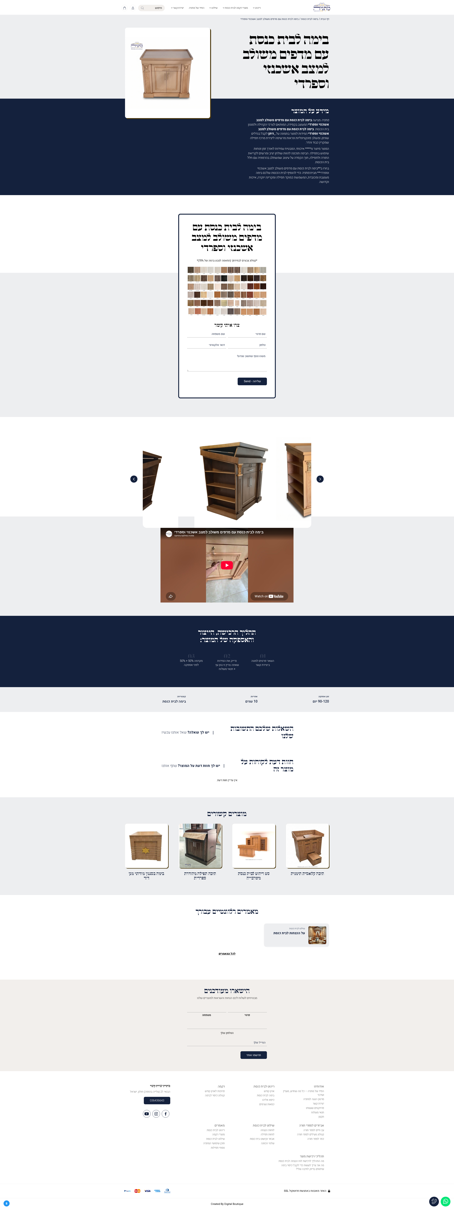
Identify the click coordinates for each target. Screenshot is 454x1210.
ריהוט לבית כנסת (264, 1086)
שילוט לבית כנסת (263, 1125)
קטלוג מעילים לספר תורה (310, 1134)
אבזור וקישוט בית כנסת (262, 1139)
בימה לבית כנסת (309, 19)
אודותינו (319, 1086)
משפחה (206, 1015)
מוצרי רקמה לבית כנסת (236, 8)
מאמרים (220, 1125)
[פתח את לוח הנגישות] (7, 1203)
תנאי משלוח (317, 1112)
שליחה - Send (252, 381)
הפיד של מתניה (196, 8)
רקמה (221, 1086)
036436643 (157, 1100)
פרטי (247, 1015)
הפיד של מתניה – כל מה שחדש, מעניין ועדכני (303, 1093)
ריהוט (257, 8)
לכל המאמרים (227, 954)
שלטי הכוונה (267, 1143)
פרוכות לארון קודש (215, 1091)
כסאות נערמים (266, 1104)
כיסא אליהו (268, 1100)
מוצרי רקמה (218, 1134)
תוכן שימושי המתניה (214, 1143)
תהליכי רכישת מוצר (312, 1156)
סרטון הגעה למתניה (313, 1099)
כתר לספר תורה (315, 1139)
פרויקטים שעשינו (315, 1108)
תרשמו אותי (254, 1055)
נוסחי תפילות (218, 1148)
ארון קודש (269, 1091)
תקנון (321, 1117)
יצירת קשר (178, 8)
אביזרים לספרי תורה (311, 1125)
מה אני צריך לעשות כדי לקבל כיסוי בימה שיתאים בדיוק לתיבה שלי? (302, 1167)
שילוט (214, 8)
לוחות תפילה (267, 1134)
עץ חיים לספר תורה (313, 1130)
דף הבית (325, 19)
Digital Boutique (233, 1204)
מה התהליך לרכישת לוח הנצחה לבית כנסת (301, 1161)
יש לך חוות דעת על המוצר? (191, 766)
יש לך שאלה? (185, 733)
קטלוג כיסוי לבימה (215, 1095)
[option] (227, 479)
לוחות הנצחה (267, 1130)
